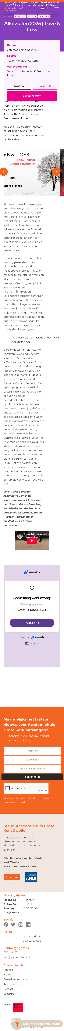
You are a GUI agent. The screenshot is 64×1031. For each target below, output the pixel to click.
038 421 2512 (11, 952)
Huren (7, 974)
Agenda (12, 16)
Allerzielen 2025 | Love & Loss (38, 16)
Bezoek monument (15, 979)
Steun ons (12, 877)
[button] (45, 8)
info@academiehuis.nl (17, 957)
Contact (8, 989)
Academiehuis (12, 984)
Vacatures (9, 993)
